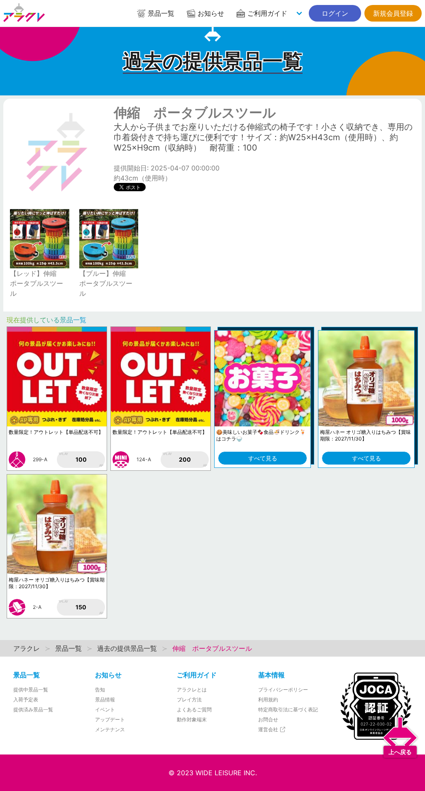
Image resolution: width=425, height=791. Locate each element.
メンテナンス (110, 729)
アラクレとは (192, 689)
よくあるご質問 (194, 709)
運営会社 (268, 729)
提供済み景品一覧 (33, 709)
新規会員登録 (393, 13)
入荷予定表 (25, 699)
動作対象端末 (192, 719)
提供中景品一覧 (30, 689)
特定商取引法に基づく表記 (288, 709)
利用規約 (268, 699)
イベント (105, 709)
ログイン (335, 13)
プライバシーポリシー (283, 689)
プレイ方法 (189, 699)
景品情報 (105, 699)
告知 (100, 689)
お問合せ (268, 719)
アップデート (110, 719)
